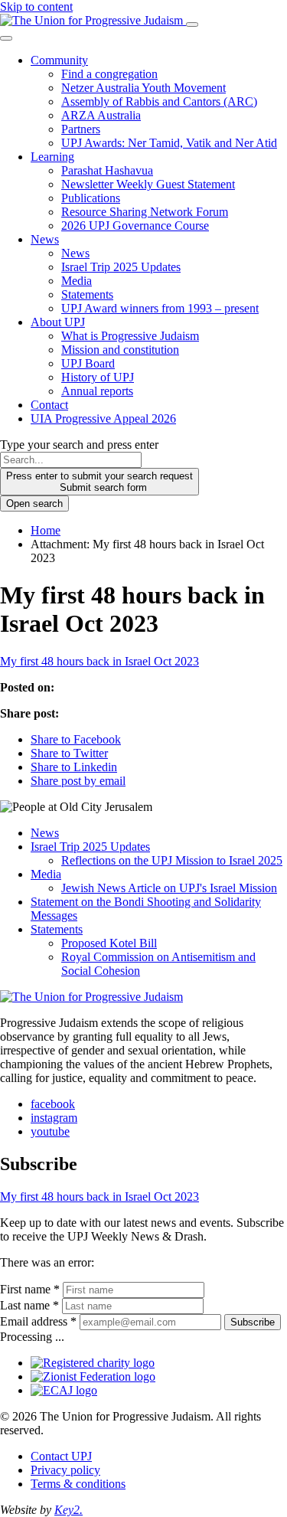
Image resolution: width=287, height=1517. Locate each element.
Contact (49, 404)
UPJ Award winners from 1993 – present (160, 308)
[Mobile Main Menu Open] (192, 24)
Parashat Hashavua (107, 170)
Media (76, 280)
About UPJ (58, 322)
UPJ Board (88, 363)
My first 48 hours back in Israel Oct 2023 (99, 661)
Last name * (29, 1305)
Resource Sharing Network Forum (144, 211)
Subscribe (252, 1322)
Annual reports (97, 390)
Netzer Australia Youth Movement (143, 87)
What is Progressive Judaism (130, 335)
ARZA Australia (101, 115)
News (45, 239)
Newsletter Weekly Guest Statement (148, 184)
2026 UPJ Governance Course (135, 225)
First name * (30, 1289)
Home (45, 530)
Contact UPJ (61, 1456)
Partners (80, 129)
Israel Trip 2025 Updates (121, 266)
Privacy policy (65, 1469)
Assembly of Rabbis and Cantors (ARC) (159, 101)
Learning (52, 156)
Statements (87, 294)
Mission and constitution (120, 349)
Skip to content (36, 6)
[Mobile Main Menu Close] (6, 38)
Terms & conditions (78, 1483)
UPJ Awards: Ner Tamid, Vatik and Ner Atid (169, 142)
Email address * (38, 1321)
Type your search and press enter (79, 444)
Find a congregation (109, 73)
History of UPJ (97, 377)
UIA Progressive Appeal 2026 (103, 418)
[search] (71, 460)
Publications (90, 197)
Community (59, 60)
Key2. (68, 1509)
